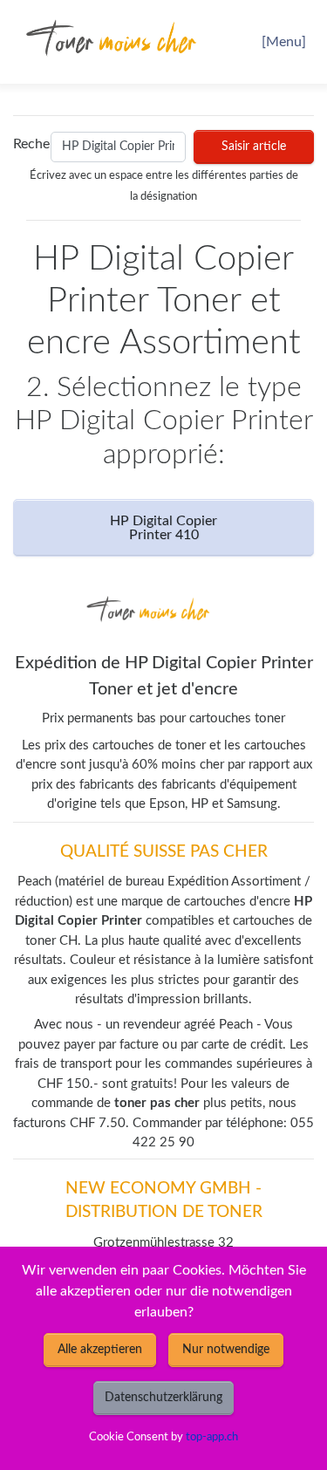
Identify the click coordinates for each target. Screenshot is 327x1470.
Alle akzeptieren (100, 1350)
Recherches (28, 144)
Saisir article (253, 146)
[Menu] (284, 42)
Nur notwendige (225, 1350)
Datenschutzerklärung (163, 1397)
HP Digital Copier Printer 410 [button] (163, 528)
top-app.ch (212, 1437)
